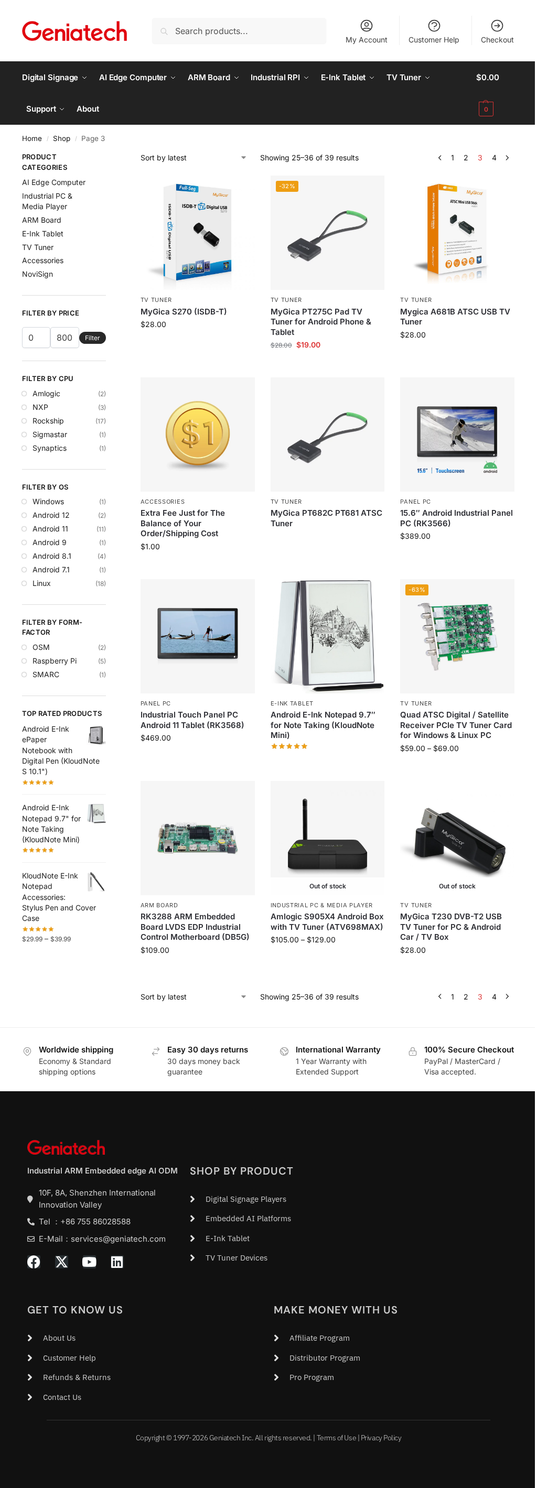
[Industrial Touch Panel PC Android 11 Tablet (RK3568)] (198, 636)
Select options (197, 759)
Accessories (163, 501)
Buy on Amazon (327, 540)
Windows (48, 501)
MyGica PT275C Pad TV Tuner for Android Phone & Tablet (321, 322)
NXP (40, 407)
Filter (92, 338)
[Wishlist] (239, 191)
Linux (42, 583)
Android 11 (50, 528)
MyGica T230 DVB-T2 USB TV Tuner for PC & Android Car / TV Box (451, 926)
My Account (367, 39)
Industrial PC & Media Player (322, 905)
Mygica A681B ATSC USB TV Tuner (455, 317)
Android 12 (51, 515)
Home (32, 138)
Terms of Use (337, 1437)
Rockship (48, 420)
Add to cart (197, 346)
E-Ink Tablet (292, 703)
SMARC (46, 674)
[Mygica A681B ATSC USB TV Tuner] (457, 233)
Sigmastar (50, 434)
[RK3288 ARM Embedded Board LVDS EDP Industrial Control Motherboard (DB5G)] (198, 838)
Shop (61, 138)
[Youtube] (89, 1261)
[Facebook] (33, 1261)
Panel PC (415, 501)
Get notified (328, 961)
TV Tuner (157, 299)
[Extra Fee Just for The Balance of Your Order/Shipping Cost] (198, 434)
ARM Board (159, 905)
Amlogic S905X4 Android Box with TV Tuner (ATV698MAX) (327, 921)
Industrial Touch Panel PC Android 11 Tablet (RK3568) (192, 720)
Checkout (497, 39)
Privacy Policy (381, 1437)
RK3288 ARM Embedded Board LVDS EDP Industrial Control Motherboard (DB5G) (195, 926)
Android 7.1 (51, 569)
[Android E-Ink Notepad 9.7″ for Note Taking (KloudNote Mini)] (328, 636)
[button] (495, 93)
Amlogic (46, 393)
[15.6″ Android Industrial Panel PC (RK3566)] (457, 434)
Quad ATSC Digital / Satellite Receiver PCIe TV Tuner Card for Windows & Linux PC (456, 725)
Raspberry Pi (55, 660)
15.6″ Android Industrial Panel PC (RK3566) (456, 518)
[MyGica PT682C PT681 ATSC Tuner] (328, 434)
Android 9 (50, 542)
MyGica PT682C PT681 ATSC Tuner (326, 518)
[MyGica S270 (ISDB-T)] (198, 233)
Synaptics (50, 447)
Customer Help (434, 39)
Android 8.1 (52, 555)
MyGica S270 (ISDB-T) (184, 312)
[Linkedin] (117, 1261)
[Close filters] (109, 158)
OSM (41, 647)
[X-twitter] (61, 1261)
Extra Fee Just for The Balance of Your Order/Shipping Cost (183, 523)
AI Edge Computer (53, 182)
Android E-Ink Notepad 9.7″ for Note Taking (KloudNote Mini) (323, 725)
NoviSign (37, 273)
